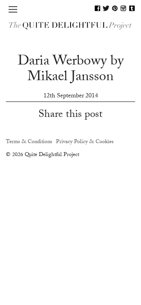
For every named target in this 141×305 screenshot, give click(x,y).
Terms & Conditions (29, 142)
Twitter (106, 8)
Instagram (123, 8)
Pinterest (114, 8)
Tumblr (132, 8)
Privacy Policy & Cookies (85, 142)
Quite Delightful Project (70, 25)
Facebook (97, 8)
